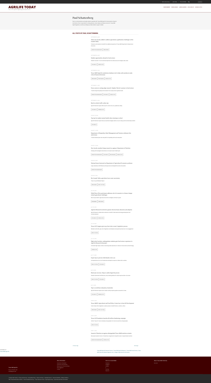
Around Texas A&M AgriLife (97, 49)
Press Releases (101, 78)
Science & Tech (101, 64)
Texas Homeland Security (28, 379)
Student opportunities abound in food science (103, 58)
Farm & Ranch (106, 49)
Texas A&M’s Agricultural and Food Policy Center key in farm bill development (112, 303)
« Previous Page (75, 345)
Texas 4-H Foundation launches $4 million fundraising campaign (108, 318)
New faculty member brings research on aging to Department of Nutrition (110, 148)
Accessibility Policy (31, 377)
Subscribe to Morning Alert (62, 364)
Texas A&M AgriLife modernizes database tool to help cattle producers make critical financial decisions (111, 73)
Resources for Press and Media (63, 366)
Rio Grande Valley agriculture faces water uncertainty (105, 178)
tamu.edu (156, 363)
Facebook (107, 363)
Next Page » (136, 345)
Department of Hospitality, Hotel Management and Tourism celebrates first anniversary (111, 134)
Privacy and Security (23, 377)
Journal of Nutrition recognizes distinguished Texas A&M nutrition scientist (111, 333)
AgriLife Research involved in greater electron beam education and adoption (111, 209)
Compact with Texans (13, 377)
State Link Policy (40, 377)
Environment (94, 201)
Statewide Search (48, 377)
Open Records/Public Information (61, 379)
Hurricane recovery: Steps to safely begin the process (105, 273)
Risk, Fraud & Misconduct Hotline (15, 379)
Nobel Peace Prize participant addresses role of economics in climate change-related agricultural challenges (111, 194)
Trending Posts (101, 109)
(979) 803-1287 (14, 369)
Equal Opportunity (49, 379)
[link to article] (81, 42)
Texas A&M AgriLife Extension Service (105, 350)
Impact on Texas (101, 184)
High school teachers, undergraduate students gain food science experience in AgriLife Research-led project (111, 242)
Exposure (107, 370)
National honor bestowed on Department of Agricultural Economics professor (111, 163)
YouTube (107, 369)
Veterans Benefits (56, 377)
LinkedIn (107, 366)
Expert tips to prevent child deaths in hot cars (103, 257)
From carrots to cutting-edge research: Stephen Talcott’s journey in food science (112, 88)
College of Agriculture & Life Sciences (122, 352)
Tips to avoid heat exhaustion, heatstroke (102, 288)
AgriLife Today (22, 7)
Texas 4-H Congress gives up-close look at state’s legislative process (109, 226)
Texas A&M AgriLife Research (120, 350)
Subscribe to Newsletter (61, 363)
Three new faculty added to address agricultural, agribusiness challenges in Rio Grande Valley (112, 40)
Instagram (107, 364)
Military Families (64, 377)
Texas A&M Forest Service (132, 350)
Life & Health (94, 64)
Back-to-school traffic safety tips (100, 103)
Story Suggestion (60, 367)
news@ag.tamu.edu (12, 371)
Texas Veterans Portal (39, 379)
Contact (58, 369)
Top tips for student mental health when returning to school (107, 118)
